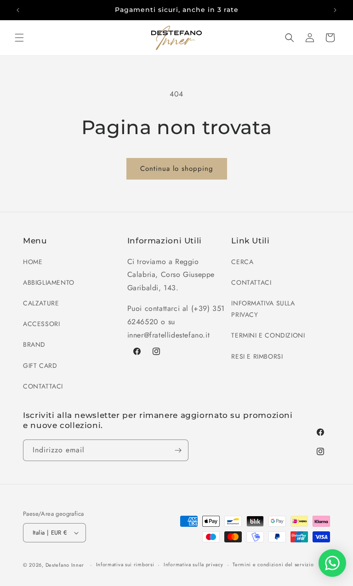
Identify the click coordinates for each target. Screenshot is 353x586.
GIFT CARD (40, 365)
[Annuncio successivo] (335, 10)
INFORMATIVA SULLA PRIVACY (263, 309)
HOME (32, 261)
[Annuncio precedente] (18, 10)
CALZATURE (41, 303)
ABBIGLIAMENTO (48, 282)
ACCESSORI (41, 323)
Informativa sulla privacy (193, 564)
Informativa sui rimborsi (125, 564)
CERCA (242, 261)
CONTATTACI (43, 386)
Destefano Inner (65, 565)
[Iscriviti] (178, 450)
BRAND (34, 344)
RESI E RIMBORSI (257, 356)
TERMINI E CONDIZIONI (268, 335)
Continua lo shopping (176, 168)
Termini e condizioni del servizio (273, 564)
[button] (19, 38)
